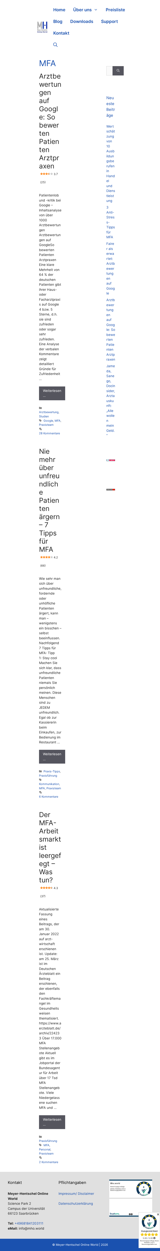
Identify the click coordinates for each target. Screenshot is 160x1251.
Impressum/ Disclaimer (76, 1194)
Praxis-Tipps (52, 771)
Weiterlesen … (52, 393)
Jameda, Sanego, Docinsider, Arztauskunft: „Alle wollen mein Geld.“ (110, 400)
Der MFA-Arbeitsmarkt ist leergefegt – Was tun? (50, 851)
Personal (44, 1149)
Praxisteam (46, 424)
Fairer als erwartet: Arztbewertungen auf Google (110, 268)
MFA (57, 420)
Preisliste (115, 9)
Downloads (81, 21)
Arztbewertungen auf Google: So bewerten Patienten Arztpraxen (50, 125)
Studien (44, 416)
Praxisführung (48, 775)
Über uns (82, 9)
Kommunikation (49, 784)
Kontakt (61, 33)
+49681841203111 (29, 1223)
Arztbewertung (49, 412)
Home (59, 9)
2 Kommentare (48, 1162)
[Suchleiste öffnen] (55, 45)
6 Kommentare (48, 796)
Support (109, 21)
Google (48, 420)
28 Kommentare (49, 433)
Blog (57, 21)
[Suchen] (118, 70)
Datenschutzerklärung (76, 1203)
